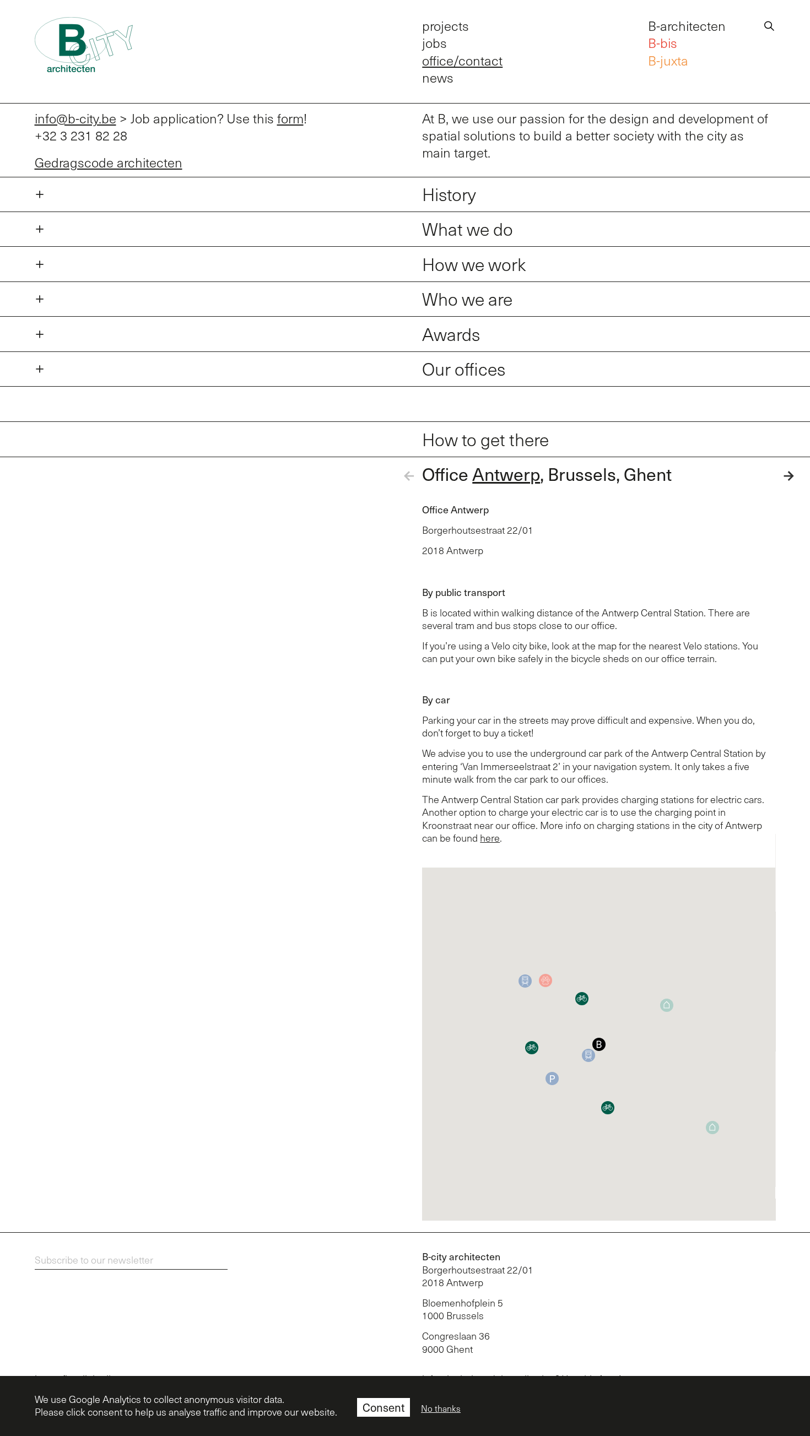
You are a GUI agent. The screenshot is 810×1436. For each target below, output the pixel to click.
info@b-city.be (75, 118)
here (490, 837)
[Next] (778, 476)
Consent (383, 1407)
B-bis (662, 43)
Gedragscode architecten (108, 162)
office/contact (462, 60)
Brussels (582, 474)
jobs (434, 43)
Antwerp (506, 474)
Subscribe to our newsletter (94, 1259)
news (437, 77)
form (290, 118)
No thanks (441, 1408)
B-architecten (687, 26)
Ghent (648, 474)
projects (445, 26)
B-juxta (668, 60)
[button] (599, 1044)
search (769, 24)
